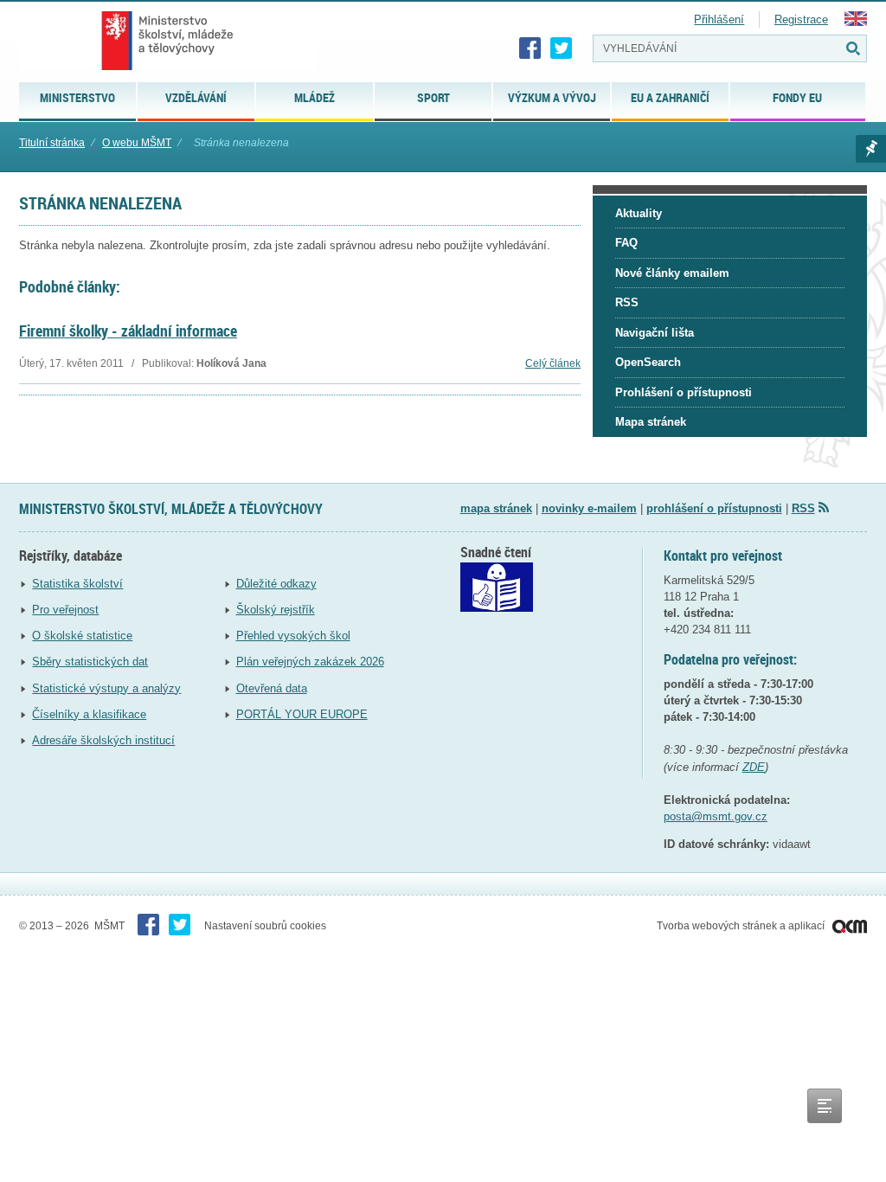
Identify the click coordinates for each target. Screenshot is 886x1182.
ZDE (753, 767)
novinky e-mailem (589, 508)
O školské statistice (82, 635)
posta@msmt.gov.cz (715, 816)
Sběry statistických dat (90, 661)
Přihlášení (719, 19)
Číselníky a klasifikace (89, 714)
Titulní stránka (52, 143)
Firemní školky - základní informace (128, 330)
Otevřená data (271, 688)
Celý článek (553, 363)
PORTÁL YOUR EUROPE (302, 714)
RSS (803, 508)
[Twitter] (561, 48)
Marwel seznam (871, 149)
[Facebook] (530, 48)
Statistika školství (77, 583)
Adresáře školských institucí (103, 740)
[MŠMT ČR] (167, 40)
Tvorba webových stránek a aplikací (742, 926)
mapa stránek (496, 508)
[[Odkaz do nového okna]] (496, 607)
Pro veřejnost (65, 609)
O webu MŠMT (136, 143)
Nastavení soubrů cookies (265, 926)
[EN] (855, 22)
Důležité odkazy (276, 583)
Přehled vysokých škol (293, 635)
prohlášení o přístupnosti (714, 508)
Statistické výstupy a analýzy (106, 688)
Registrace (801, 19)
